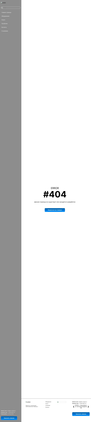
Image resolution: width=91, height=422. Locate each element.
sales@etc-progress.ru (11, 410)
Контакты (4, 27)
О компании (5, 31)
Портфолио (5, 23)
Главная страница (6, 12)
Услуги (3, 20)
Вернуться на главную (55, 210)
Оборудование (5, 16)
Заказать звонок (9, 418)
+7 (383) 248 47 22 (11, 412)
